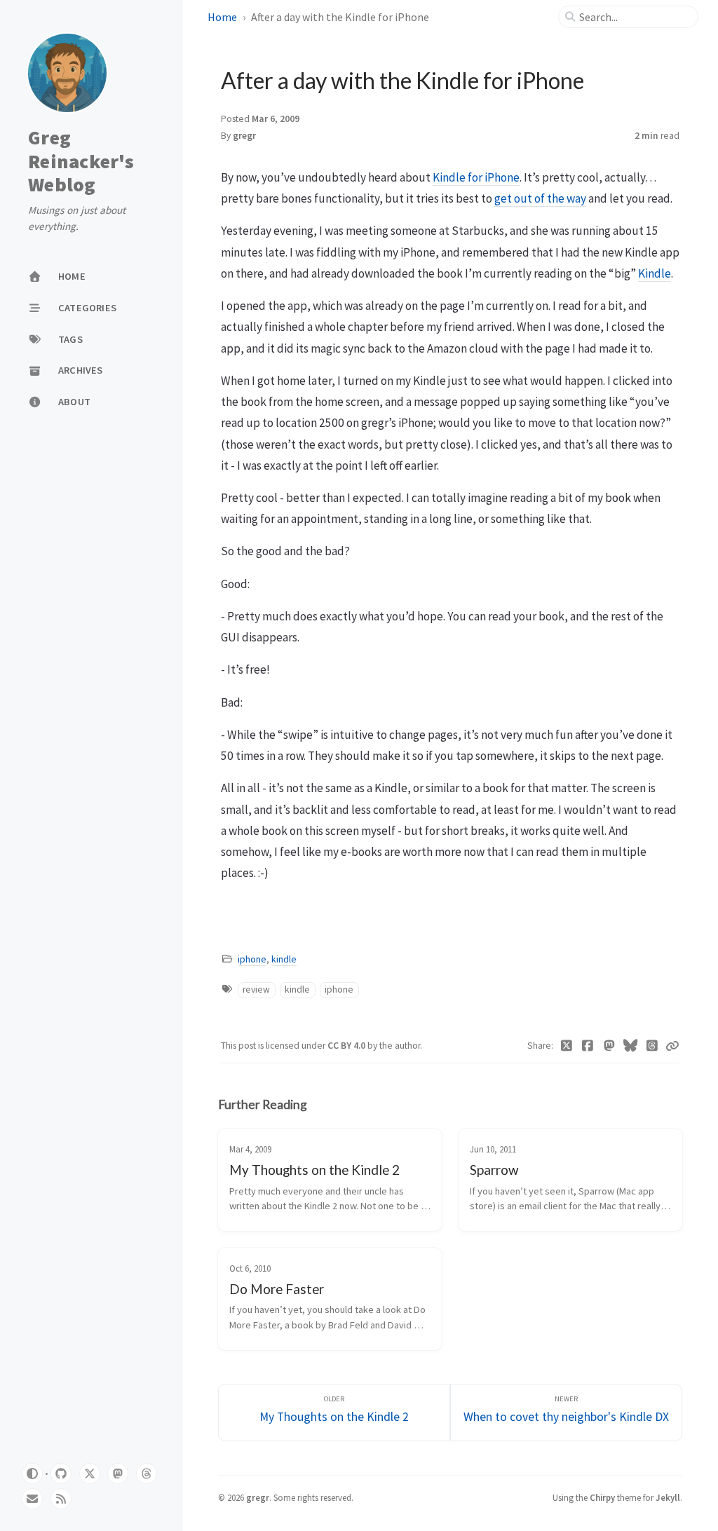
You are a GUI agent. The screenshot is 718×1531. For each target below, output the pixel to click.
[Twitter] (567, 1046)
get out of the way (540, 198)
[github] (61, 1473)
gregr (244, 136)
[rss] (61, 1499)
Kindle (654, 273)
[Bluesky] (631, 1046)
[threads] (146, 1473)
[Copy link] (672, 1046)
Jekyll (668, 1497)
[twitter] (90, 1473)
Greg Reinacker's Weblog (81, 161)
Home (222, 17)
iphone (252, 959)
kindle (284, 959)
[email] (32, 1499)
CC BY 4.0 (347, 1046)
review (256, 989)
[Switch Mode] (32, 1473)
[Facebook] (588, 1046)
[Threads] (652, 1046)
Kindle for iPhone (476, 177)
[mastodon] (118, 1473)
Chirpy (602, 1497)
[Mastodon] (610, 1046)
